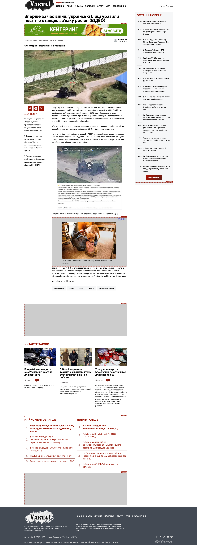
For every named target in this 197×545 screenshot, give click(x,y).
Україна (79, 6)
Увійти (160, 6)
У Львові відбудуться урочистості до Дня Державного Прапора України (156, 31)
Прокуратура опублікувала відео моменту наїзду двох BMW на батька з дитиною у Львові (52, 428)
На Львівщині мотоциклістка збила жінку (50, 456)
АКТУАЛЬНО (43, 40)
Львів (69, 6)
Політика (90, 6)
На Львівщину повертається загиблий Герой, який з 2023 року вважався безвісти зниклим (104, 456)
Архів (115, 542)
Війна (60, 40)
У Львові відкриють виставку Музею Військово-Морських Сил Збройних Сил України (156, 42)
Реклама (75, 30)
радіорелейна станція (106, 288)
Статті (100, 6)
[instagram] (164, 537)
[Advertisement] (76, 320)
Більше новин (153, 177)
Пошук (167, 6)
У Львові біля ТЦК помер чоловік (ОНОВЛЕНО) (99, 435)
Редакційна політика (74, 542)
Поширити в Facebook (30, 108)
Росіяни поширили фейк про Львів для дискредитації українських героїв (156, 168)
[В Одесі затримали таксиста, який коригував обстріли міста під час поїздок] (76, 357)
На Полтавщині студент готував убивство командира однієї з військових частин (155, 158)
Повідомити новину (164, 6)
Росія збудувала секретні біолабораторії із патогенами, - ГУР (155, 107)
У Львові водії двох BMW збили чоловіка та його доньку (52, 449)
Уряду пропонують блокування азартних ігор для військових (110, 372)
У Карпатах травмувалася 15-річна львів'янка (155, 149)
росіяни (71, 288)
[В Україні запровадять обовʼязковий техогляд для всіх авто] (40, 357)
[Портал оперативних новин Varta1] (39, 6)
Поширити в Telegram (36, 108)
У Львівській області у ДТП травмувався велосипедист (154, 51)
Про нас (28, 542)
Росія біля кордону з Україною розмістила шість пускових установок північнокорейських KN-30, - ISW (155, 128)
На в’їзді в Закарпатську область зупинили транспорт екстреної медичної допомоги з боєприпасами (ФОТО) (34, 125)
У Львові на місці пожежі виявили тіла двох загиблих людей (156, 98)
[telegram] (171, 537)
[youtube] (168, 537)
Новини (60, 6)
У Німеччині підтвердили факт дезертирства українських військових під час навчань (155, 89)
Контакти (48, 542)
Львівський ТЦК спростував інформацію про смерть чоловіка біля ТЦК (156, 60)
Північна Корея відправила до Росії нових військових (154, 22)
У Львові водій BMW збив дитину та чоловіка (100, 465)
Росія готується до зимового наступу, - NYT (52, 461)
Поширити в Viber (41, 108)
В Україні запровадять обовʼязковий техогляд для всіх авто (38, 372)
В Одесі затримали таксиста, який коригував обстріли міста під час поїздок (75, 373)
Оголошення (119, 6)
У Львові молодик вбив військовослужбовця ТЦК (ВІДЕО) (100, 427)
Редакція (38, 542)
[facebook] (157, 537)
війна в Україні (59, 288)
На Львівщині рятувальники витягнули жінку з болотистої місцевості (154, 70)
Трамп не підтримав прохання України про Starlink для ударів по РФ (156, 140)
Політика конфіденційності (98, 542)
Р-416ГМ (91, 288)
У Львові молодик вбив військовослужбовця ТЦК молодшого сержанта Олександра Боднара (49, 439)
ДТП (108, 6)
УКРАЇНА (53, 40)
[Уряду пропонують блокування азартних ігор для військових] (111, 357)
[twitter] (160, 537)
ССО (81, 288)
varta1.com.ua (113, 526)
